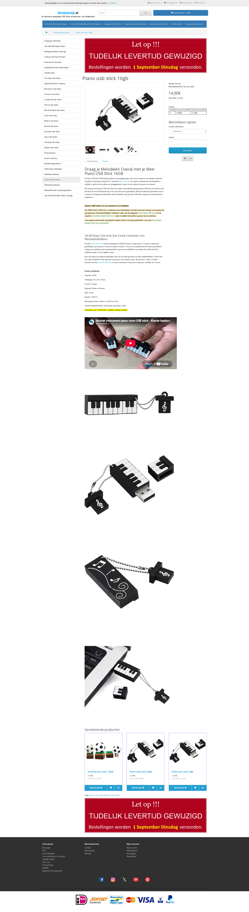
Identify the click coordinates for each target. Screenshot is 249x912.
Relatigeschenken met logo (55, 51)
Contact (88, 848)
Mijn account (132, 848)
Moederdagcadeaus (52, 163)
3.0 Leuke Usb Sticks (52, 78)
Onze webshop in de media (53, 856)
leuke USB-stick (124, 181)
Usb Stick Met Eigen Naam (56, 24)
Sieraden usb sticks (52, 131)
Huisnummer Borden (159, 24)
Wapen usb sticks (51, 147)
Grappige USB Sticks (112, 24)
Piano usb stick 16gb (84, 32)
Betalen (45, 868)
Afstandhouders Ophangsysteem (57, 190)
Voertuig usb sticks (52, 142)
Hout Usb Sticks (50, 115)
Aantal (171, 137)
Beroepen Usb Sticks (52, 89)
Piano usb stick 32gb (141, 771)
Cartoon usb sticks (51, 94)
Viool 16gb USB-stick (147, 213)
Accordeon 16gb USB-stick (103, 216)
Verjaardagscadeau (194, 24)
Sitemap (88, 853)
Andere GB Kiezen (176, 126)
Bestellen (187, 150)
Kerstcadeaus (49, 153)
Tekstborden (176, 24)
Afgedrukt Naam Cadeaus (54, 83)
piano (91, 795)
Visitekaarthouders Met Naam (56, 67)
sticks (117, 795)
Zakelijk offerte (48, 859)
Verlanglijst (131, 853)
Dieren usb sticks (51, 105)
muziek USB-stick (105, 262)
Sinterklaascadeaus (52, 185)
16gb (105, 795)
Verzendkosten (48, 853)
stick (100, 795)
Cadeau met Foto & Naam (135, 24)
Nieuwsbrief (131, 856)
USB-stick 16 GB (97, 244)
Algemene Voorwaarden (52, 871)
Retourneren (90, 850)
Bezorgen (46, 848)
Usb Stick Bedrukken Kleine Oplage (85, 24)
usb (96, 795)
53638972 (113, 3)
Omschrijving (92, 161)
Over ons (46, 862)
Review (105, 161)
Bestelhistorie (132, 850)
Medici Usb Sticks (51, 121)
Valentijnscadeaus (51, 174)
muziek (111, 795)
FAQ (44, 850)
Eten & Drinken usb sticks (54, 110)
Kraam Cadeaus (50, 158)
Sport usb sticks (50, 137)
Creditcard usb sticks (52, 99)
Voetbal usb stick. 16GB (100, 771)
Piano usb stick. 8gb (182, 771)
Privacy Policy (47, 865)
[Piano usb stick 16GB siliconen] (125, 111)
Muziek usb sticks (51, 126)
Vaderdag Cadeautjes (53, 169)
